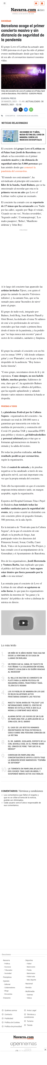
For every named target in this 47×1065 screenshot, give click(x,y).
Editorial (7, 984)
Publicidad (9, 1018)
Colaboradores (9, 988)
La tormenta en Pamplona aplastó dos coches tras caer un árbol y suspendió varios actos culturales (25, 771)
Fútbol (29, 964)
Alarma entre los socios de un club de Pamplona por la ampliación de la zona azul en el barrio (26, 719)
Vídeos (29, 998)
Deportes (29, 960)
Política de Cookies (12, 1022)
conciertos (10, 116)
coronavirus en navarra (27, 116)
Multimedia (29, 991)
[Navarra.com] (23, 10)
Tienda (29, 1025)
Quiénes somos (11, 1010)
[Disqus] (23, 844)
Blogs (6, 991)
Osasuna (6, 998)
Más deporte (31, 980)
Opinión (6, 981)
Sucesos (7, 967)
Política (7, 964)
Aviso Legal (31, 1010)
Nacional (29, 984)
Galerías (30, 995)
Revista (28, 987)
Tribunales (8, 970)
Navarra (6, 960)
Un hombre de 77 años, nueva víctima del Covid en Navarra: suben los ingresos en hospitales (32, 136)
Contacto (8, 1014)
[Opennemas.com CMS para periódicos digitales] (23, 1046)
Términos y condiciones (31, 791)
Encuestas (8, 994)
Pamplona (7, 977)
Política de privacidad (13, 1026)
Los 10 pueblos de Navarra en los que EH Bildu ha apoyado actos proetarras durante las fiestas (26, 694)
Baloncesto (31, 967)
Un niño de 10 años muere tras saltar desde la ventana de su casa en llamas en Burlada (26, 655)
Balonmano (31, 973)
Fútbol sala (31, 977)
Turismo (30, 1021)
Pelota (29, 970)
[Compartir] (15, 109)
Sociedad (7, 973)
